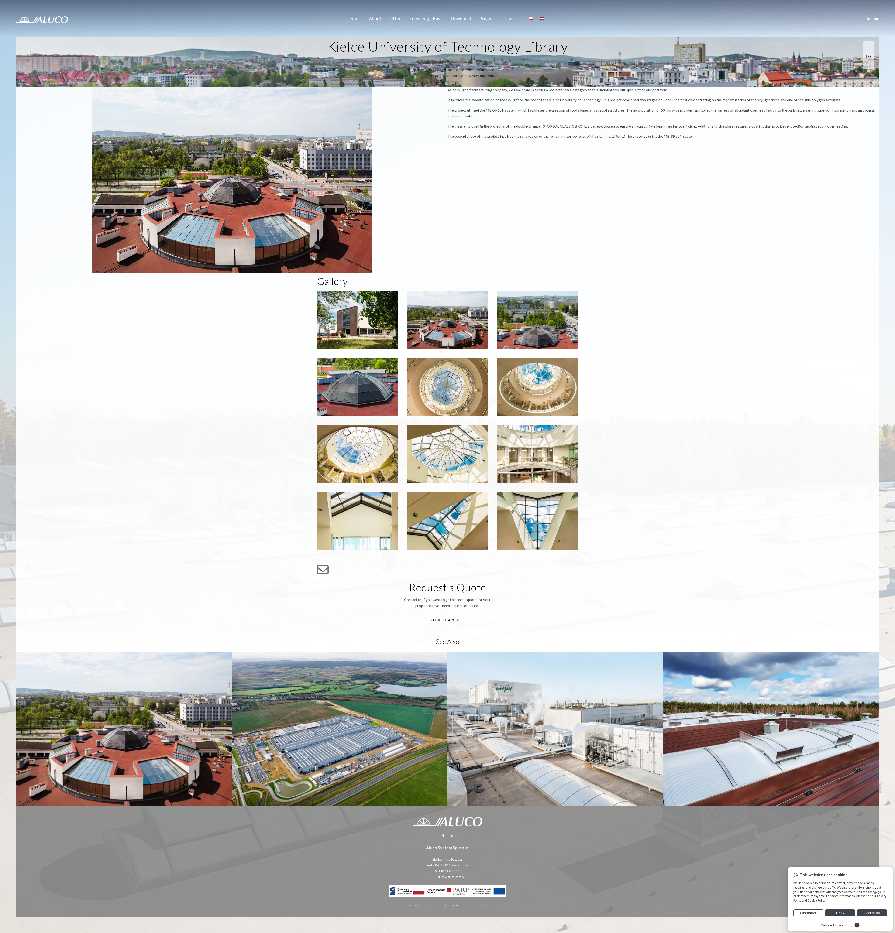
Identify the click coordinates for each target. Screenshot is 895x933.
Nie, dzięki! (447, 560)
